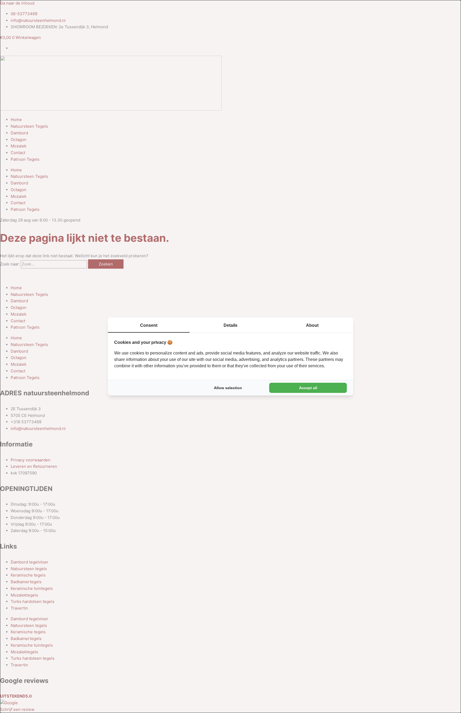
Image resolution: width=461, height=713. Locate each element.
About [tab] (312, 325)
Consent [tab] (148, 325)
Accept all (308, 388)
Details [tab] (230, 325)
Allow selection (228, 388)
